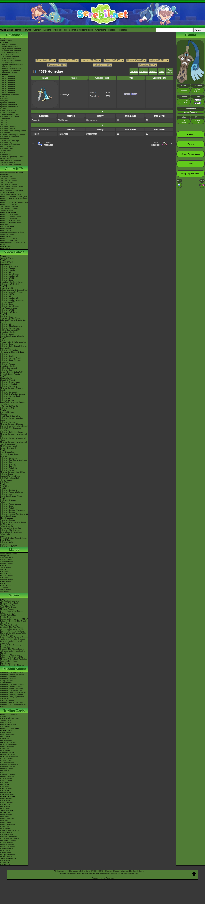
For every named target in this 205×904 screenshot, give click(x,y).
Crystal (3, 488)
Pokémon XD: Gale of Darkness (13, 460)
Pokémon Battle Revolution (11, 432)
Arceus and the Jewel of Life (12, 629)
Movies (14, 595)
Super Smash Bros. (8, 516)
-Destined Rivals (7, 752)
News (2, 39)
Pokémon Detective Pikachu (12, 665)
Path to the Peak (7, 226)
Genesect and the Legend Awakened (11, 642)
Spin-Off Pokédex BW (9, 107)
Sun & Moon (5, 316)
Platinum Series (6, 580)
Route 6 (35, 120)
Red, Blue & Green (8, 500)
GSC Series (5, 570)
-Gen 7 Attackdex (7, 89)
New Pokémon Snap (8, 308)
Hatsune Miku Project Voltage (12, 135)
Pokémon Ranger (7, 470)
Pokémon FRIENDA (8, 546)
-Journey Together (7, 754)
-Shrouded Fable (7, 762)
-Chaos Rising (6, 738)
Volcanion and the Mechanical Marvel (12, 652)
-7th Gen (3, 125)
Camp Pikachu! (6, 681)
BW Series (4, 584)
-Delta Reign (5, 732)
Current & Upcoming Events (12, 157)
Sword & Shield (6, 288)
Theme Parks (5, 151)
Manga (14, 549)
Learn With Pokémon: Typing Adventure (12, 403)
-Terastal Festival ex (8, 836)
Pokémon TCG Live (8, 312)
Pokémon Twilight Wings (10, 216)
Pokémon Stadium (7, 512)
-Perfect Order (6, 740)
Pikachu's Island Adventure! (11, 689)
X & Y (2, 340)
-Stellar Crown (6, 760)
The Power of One (7, 605)
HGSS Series (5, 582)
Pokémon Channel (7, 464)
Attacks (153, 71)
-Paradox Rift (5, 770)
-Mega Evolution (7, 746)
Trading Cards (14, 710)
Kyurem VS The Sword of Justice (14, 637)
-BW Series (5, 786)
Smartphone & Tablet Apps (11, 532)
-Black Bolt (4, 748)
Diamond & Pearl (7, 412)
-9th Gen (3, 121)
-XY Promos (5, 806)
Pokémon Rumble (7, 422)
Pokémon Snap (6, 506)
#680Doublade (156, 143)
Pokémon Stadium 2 (8, 490)
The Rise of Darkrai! (8, 625)
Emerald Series (6, 576)
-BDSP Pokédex (7, 63)
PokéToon (4, 224)
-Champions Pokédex (9, 73)
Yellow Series (5, 568)
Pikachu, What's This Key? (11, 703)
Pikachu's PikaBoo (8, 679)
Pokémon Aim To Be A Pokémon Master (13, 199)
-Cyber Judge (5, 852)
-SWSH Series (6, 780)
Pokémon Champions (9, 266)
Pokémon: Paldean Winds (11, 222)
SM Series (4, 592)
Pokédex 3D (5, 398)
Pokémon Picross (7, 364)
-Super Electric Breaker (9, 838)
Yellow (2, 502)
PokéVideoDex (6, 230)
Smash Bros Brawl (8, 448)
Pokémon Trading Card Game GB (14, 514)
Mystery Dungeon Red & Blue (12, 472)
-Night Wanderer (7, 844)
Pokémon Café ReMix (9, 274)
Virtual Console (6, 526)
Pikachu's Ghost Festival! (11, 687)
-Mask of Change (7, 846)
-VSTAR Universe (7, 854)
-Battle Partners (6, 834)
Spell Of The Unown (8, 607)
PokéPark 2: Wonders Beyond (12, 394)
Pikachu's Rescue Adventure (12, 675)
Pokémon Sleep (6, 280)
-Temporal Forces (7, 766)
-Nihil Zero (4, 816)
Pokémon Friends (7, 270)
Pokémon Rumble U (8, 386)
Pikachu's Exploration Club (11, 691)
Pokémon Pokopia (7, 268)
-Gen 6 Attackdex (7, 87)
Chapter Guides (6, 562)
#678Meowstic (48, 143)
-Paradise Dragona (8, 840)
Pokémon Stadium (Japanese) (12, 510)
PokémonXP (5, 133)
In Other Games (7, 524)
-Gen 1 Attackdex (7, 77)
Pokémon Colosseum (9, 458)
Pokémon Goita (6, 542)
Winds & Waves (7, 258)
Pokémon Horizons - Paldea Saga (14, 202)
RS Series (4, 572)
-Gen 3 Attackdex (7, 81)
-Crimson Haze (6, 848)
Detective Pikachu (7, 332)
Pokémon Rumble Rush (10, 328)
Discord (47, 30)
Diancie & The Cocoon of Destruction (10, 646)
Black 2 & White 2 (7, 380)
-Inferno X (4, 820)
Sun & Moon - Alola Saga (10, 194)
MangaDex (4, 556)
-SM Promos (5, 804)
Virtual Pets (5, 534)
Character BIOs (6, 558)
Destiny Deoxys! (7, 617)
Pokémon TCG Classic (9, 728)
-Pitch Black (5, 736)
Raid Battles (5, 726)
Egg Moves (169, 71)
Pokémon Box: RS (8, 466)
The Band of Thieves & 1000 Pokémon (12, 353)
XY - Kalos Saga (7, 192)
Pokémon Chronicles (8, 204)
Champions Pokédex (105, 30)
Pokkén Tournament (8, 368)
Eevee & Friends (7, 701)
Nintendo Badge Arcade (10, 374)
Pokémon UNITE (7, 278)
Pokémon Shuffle (7, 356)
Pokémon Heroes (7, 613)
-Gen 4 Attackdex (7, 83)
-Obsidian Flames (7, 774)
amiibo (3, 536)
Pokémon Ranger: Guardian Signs (11, 419)
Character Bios (6, 176)
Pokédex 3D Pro (7, 400)
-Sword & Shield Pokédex (10, 61)
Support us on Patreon (103, 878)
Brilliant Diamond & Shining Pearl (13, 290)
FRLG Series (5, 574)
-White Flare (5, 750)
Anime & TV (14, 168)
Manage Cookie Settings (132, 871)
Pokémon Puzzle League (10, 504)
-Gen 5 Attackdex (7, 85)
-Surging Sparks (6, 758)
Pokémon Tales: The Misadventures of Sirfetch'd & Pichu (12, 242)
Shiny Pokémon (6, 210)
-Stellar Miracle (6, 842)
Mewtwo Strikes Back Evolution (13, 659)
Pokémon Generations (9, 214)
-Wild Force (5, 850)
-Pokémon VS (6, 856)
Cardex (3, 109)
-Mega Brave (5, 822)
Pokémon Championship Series (13, 131)
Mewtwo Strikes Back (9, 603)
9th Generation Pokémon (10, 161)
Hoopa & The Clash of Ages (12, 649)
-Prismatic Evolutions (9, 756)
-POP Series (5, 808)
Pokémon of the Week (9, 117)
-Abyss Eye (5, 812)
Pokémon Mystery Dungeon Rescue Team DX (11, 301)
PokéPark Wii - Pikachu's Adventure (10, 429)
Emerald (3, 456)
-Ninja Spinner (6, 814)
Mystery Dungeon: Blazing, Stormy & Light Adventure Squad (13, 425)
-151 (2, 772)
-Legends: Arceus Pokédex (11, 65)
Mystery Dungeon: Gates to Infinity (11, 389)
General (134, 71)
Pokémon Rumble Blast (10, 396)
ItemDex (3, 97)
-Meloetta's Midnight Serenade (12, 639)
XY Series (4, 588)
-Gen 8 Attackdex (7, 91)
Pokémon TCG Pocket (9, 284)
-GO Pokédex (5, 67)
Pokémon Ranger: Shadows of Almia (13, 439)
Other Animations (7, 234)
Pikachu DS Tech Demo (10, 476)
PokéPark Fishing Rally (10, 478)
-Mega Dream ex (7, 818)
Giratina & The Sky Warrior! (11, 627)
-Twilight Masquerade (9, 764)
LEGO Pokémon (7, 147)
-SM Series (4, 782)
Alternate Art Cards (8, 724)
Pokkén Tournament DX (10, 330)
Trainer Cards (6, 720)
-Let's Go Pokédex (8, 59)
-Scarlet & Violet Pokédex (10, 69)
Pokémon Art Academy (9, 350)
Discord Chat (5, 155)
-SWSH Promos (6, 802)
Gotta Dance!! (6, 683)
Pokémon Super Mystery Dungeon (10, 361)
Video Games (14, 252)
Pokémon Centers (7, 129)
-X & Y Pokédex (6, 55)
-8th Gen (3, 123)
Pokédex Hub (60, 30)
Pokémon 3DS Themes (10, 530)
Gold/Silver (4, 486)
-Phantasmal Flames (8, 744)
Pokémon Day (6, 143)
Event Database (7, 159)
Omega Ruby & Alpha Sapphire (13, 342)
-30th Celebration (7, 734)
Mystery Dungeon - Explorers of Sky (13, 435)
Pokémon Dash (6, 462)
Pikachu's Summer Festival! (12, 685)
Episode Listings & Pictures (11, 172)
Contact (37, 30)
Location (143, 71)
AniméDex (4, 174)
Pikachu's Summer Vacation (11, 673)
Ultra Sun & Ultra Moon (10, 318)
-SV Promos (5, 800)
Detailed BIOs (6, 560)
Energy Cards (6, 722)
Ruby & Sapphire (7, 452)
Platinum (3, 414)
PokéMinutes (5, 228)
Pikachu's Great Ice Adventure (13, 693)
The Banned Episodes (9, 208)
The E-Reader (6, 480)
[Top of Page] (194, 873)
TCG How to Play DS (9, 406)
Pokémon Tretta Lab (8, 384)
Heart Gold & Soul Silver (10, 416)
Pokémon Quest (7, 334)
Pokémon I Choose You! (10, 655)
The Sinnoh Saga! (7, 188)
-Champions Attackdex (9, 95)
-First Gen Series (7, 794)
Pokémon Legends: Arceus (11, 292)
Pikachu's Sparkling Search (11, 695)
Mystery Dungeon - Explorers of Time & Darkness (13, 443)
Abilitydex (4, 101)
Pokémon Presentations (10, 145)
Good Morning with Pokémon (12, 232)
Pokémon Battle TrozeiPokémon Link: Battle (13, 347)
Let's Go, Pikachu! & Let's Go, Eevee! (13, 321)
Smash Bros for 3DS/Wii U (11, 372)
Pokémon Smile (6, 304)
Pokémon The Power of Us (11, 657)
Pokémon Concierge (8, 238)
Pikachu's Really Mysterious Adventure (12, 698)
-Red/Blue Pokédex (8, 45)
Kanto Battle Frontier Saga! (11, 186)
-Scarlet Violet (6, 778)
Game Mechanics (7, 113)
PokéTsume (5, 248)
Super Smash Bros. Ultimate (12, 336)
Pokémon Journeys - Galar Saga (13, 196)
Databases (14, 35)
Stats (161, 71)
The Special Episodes (9, 206)
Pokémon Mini (6, 494)
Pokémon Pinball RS (8, 468)
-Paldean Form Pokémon (10, 165)
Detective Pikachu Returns (11, 282)
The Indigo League (8, 178)
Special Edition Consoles (10, 528)
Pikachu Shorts (14, 669)
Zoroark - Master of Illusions (12, 631)
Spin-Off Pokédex (7, 103)
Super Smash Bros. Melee (11, 496)
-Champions (5, 119)
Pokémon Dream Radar (10, 382)
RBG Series (5, 566)
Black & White (6, 378)
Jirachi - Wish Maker (8, 615)
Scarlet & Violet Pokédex (81, 30)
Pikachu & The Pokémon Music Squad (13, 706)
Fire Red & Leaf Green (9, 454)
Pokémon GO (5, 272)
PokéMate (4, 482)
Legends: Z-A (5, 264)
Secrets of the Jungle (9, 661)
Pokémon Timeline (8, 127)
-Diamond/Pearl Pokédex (10, 51)
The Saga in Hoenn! (8, 184)
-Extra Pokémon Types (9, 718)
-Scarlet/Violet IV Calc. (9, 115)
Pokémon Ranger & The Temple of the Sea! (13, 622)
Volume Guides (6, 564)
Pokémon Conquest (8, 392)
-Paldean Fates (6, 768)
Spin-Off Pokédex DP (9, 105)
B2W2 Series (5, 586)
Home (18, 30)
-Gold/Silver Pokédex (9, 47)
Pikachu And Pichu (8, 677)
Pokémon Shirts (6, 149)
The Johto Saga (6, 182)
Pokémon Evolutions (8, 218)
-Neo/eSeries (5, 792)
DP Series (4, 578)
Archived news (6, 41)
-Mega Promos (6, 798)
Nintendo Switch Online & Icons (13, 538)
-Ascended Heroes (8, 742)
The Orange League (8, 180)
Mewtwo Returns (7, 609)
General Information (8, 554)
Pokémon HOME (7, 294)
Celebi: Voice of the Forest (11, 611)
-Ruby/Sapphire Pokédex (10, 49)
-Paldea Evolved (7, 776)
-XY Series (4, 784)
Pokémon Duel (6, 370)
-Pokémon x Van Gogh (9, 141)
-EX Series (4, 790)
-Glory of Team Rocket (9, 830)
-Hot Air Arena (6, 832)
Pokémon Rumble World (10, 358)
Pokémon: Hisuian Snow (10, 220)
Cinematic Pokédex (8, 111)
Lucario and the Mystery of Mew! (14, 619)
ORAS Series (5, 590)
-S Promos (4, 862)
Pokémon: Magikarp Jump (11, 326)
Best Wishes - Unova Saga (11, 190)
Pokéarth (122, 30)
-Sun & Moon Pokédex (9, 57)
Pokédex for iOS (7, 408)
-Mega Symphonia (7, 824)
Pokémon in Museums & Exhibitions (10, 138)
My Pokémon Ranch (8, 446)
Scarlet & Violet (6, 262)
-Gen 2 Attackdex (7, 79)
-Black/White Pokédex (9, 53)
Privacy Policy (112, 871)
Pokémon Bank (6, 344)
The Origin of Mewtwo (9, 601)
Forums (27, 30)
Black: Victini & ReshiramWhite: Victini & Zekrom (13, 634)
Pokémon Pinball (7, 508)
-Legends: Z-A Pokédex (10, 71)
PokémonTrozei (6, 474)
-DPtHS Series (6, 788)
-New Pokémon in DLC (9, 163)
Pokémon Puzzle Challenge (11, 492)
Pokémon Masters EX (9, 276)
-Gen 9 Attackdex (7, 93)
